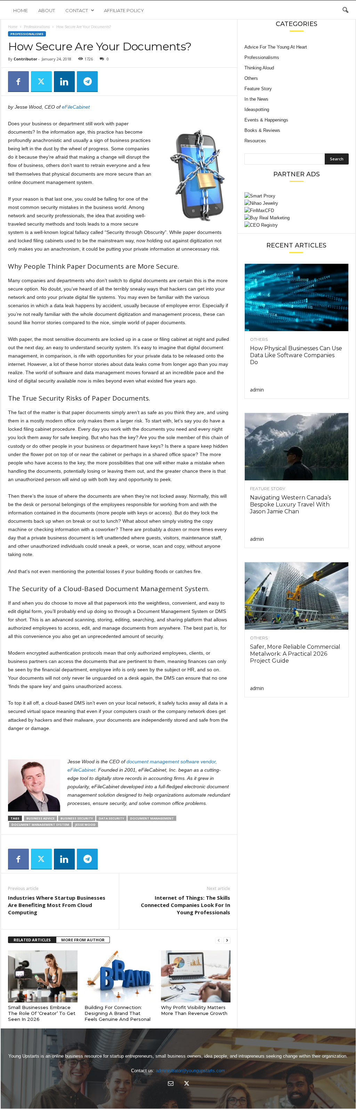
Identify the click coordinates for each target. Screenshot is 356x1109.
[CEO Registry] (296, 225)
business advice (40, 818)
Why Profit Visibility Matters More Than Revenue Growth (194, 1010)
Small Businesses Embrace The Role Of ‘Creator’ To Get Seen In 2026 (41, 1013)
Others (251, 78)
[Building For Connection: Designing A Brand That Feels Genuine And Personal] (119, 976)
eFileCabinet (76, 107)
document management (152, 818)
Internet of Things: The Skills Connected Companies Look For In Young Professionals (185, 905)
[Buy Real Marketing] (296, 217)
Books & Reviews (262, 130)
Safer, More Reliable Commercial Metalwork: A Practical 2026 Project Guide (295, 654)
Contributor (25, 58)
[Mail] (171, 1084)
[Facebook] (18, 81)
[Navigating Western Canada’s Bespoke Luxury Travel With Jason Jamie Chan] (296, 446)
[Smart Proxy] (296, 196)
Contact (76, 10)
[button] (345, 10)
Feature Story (258, 88)
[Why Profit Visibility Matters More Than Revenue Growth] (195, 976)
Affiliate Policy (124, 10)
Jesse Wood (85, 824)
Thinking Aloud (259, 67)
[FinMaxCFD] (296, 210)
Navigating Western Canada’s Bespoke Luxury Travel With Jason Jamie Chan (290, 504)
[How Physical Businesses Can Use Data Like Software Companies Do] (296, 297)
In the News (256, 99)
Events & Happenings (266, 120)
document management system (40, 824)
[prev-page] (218, 940)
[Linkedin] (64, 81)
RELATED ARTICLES (32, 939)
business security (76, 818)
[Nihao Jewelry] (296, 203)
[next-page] (227, 940)
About (46, 10)
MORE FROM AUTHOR (83, 939)
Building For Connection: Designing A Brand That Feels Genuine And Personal (117, 1013)
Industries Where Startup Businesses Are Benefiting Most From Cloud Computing (56, 905)
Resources (255, 140)
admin (257, 389)
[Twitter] (41, 81)
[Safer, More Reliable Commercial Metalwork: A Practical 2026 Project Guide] (296, 596)
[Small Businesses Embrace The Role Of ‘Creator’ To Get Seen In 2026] (43, 976)
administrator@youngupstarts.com (190, 1070)
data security (111, 818)
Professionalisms (37, 26)
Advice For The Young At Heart (275, 47)
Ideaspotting (256, 109)
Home (20, 10)
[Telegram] (87, 81)
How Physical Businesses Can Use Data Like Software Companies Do (296, 355)
